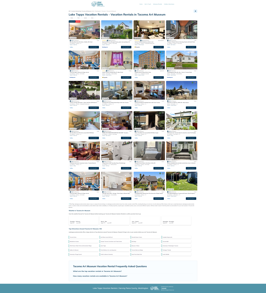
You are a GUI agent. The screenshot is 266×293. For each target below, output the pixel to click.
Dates (72, 17)
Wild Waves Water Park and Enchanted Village (81, 245)
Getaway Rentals (157, 4)
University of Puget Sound (76, 254)
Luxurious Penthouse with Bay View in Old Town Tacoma (147, 102)
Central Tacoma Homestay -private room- (144, 42)
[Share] (195, 11)
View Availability (93, 47)
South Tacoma (173, 75)
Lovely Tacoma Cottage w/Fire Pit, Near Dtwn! (112, 72)
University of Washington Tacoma (170, 245)
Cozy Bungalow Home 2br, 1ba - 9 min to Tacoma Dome (179, 72)
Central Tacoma (141, 44)
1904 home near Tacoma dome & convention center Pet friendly (181, 132)
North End (75, 44)
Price (79, 17)
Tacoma (71, 44)
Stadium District (141, 75)
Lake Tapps (103, 245)
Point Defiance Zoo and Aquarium (108, 250)
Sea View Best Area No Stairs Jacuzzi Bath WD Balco (82, 132)
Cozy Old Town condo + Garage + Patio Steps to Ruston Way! (116, 193)
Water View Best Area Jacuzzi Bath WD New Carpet (146, 132)
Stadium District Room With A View (143, 72)
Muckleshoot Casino (74, 241)
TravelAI (163, 288)
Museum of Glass (135, 245)
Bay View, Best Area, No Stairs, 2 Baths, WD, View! (81, 42)
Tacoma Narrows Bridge (137, 250)
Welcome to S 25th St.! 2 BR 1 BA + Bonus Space (178, 102)
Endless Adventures (169, 4)
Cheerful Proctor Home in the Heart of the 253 (145, 163)
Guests (85, 17)
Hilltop (172, 135)
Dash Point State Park (137, 254)
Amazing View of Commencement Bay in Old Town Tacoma (115, 102)
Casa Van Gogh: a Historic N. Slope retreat (79, 72)
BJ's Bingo (134, 241)
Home (140, 4)
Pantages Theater (167, 250)
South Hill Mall (166, 254)
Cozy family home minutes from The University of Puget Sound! (149, 193)
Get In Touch (148, 4)
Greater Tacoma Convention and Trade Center (111, 241)
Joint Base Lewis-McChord (107, 237)
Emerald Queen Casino (137, 237)
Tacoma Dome (73, 237)
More (92, 17)
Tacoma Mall (165, 241)
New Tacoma (173, 44)
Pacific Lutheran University (107, 254)
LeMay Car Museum (74, 250)
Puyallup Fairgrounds (167, 237)
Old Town (107, 165)
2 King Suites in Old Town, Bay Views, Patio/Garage (113, 163)
